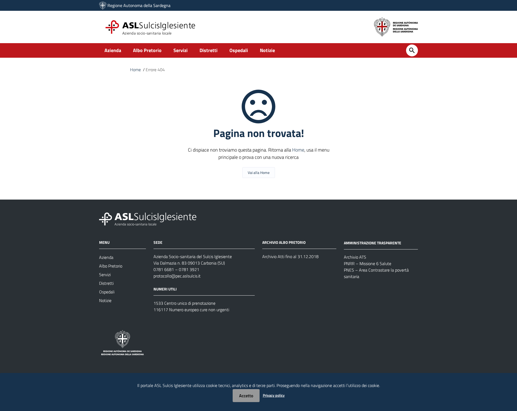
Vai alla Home (259, 172)
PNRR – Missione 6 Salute (367, 263)
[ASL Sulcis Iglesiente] (102, 5)
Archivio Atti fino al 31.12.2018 (290, 256)
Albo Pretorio (147, 50)
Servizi (180, 50)
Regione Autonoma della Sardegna (138, 5)
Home (135, 69)
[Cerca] (412, 50)
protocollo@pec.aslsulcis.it (177, 276)
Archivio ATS (355, 257)
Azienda (112, 50)
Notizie (267, 50)
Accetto (246, 395)
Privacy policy (274, 395)
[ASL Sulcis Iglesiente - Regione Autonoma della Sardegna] (147, 218)
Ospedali (238, 50)
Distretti (209, 50)
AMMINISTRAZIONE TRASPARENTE (372, 243)
